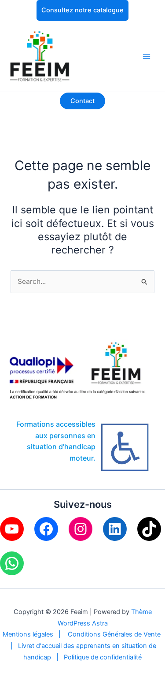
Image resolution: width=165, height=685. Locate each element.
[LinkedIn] (115, 529)
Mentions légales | (35, 634)
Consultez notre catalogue (82, 10)
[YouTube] (12, 529)
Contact (82, 101)
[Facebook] (46, 529)
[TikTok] (149, 529)
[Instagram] (80, 529)
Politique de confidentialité (103, 657)
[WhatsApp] (12, 563)
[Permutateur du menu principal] (146, 56)
